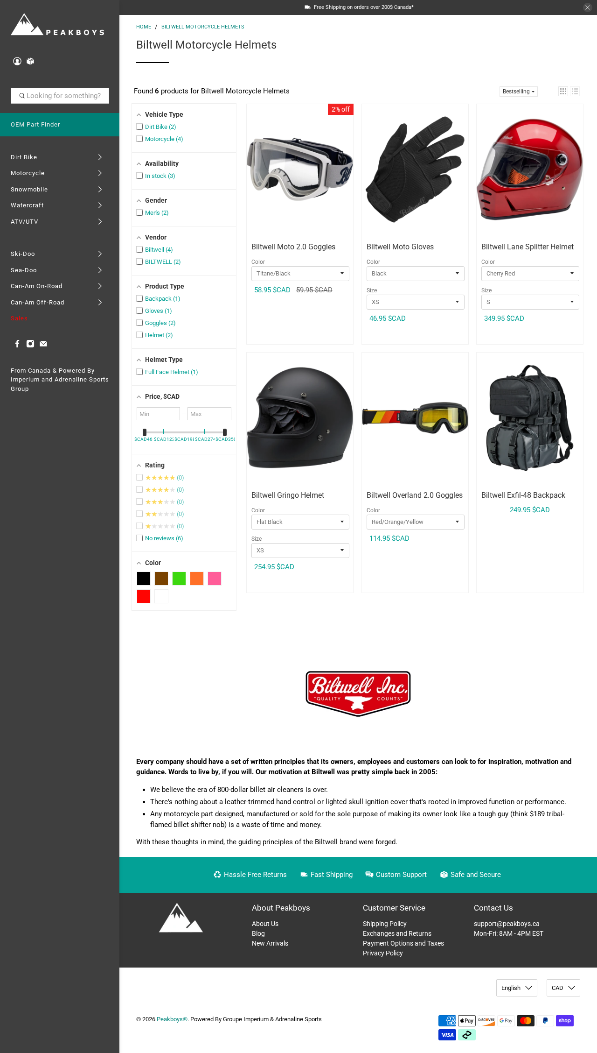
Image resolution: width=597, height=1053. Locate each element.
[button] (563, 91)
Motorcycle (28, 173)
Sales (19, 318)
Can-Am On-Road (36, 286)
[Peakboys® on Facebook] (17, 345)
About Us (265, 923)
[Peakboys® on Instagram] (30, 345)
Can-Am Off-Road (37, 302)
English (511, 987)
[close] (587, 7)
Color (258, 262)
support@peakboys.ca (507, 923)
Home (143, 26)
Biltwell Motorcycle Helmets (202, 26)
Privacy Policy (383, 953)
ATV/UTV (24, 221)
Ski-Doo (23, 253)
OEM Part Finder (35, 124)
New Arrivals (270, 943)
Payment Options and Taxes (403, 943)
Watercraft (27, 205)
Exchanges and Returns (397, 933)
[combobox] (60, 96)
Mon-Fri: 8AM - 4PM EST (508, 933)
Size (372, 290)
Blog (258, 933)
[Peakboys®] (57, 25)
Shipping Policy (385, 923)
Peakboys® (172, 1019)
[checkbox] (144, 579)
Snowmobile (29, 189)
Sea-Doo (24, 270)
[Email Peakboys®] (43, 345)
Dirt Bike (24, 157)
